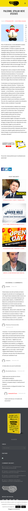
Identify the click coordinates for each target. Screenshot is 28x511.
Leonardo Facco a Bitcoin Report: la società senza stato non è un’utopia (14, 472)
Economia (24, 21)
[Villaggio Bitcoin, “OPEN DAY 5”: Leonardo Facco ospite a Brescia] (14, 237)
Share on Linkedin (10, 169)
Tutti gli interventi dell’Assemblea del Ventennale (11, 467)
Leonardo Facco (12, 393)
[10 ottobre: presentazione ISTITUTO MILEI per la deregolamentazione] (14, 213)
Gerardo (6, 471)
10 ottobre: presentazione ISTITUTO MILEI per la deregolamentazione (14, 224)
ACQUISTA (14, 439)
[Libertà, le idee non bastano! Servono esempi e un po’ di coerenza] (14, 261)
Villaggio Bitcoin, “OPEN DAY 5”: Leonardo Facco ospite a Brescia (14, 248)
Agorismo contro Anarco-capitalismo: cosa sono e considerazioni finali (12, 480)
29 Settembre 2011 (9, 21)
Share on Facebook (2, 169)
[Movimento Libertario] (14, 3)
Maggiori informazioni (14, 509)
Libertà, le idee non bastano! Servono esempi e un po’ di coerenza (14, 272)
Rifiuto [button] (23, 506)
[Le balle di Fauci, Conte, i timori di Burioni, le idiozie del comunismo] (14, 188)
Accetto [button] (18, 506)
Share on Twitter (6, 169)
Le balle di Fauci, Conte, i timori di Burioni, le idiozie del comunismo (14, 200)
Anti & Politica (18, 21)
